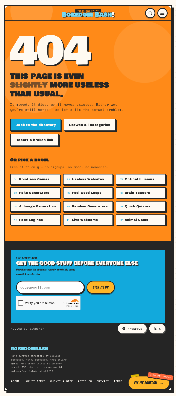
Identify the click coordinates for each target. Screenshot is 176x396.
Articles (85, 381)
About (15, 381)
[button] (150, 13)
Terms (118, 381)
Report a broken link (34, 140)
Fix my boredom (145, 382)
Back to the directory (35, 125)
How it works (35, 381)
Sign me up (101, 287)
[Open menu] (162, 13)
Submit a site (61, 381)
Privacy (103, 381)
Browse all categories (89, 125)
